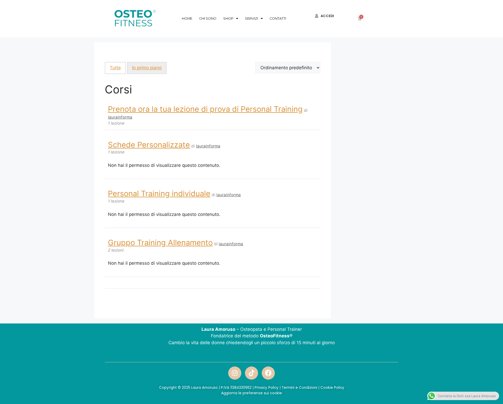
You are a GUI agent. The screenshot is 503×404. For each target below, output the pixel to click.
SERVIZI (251, 18)
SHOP (228, 18)
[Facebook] (268, 373)
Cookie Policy (332, 387)
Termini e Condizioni (299, 387)
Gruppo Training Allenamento (160, 242)
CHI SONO (207, 18)
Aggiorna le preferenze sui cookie (251, 393)
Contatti (278, 18)
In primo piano (147, 67)
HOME (187, 18)
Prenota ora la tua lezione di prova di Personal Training (205, 109)
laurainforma (120, 117)
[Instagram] (234, 373)
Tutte (115, 67)
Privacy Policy (266, 387)
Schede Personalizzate (149, 144)
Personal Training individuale (159, 193)
